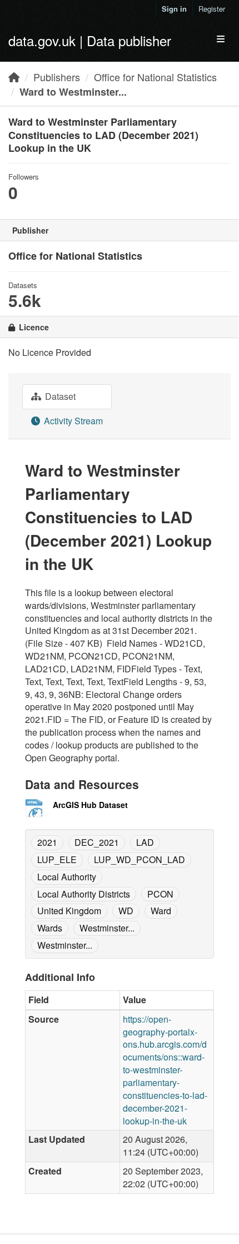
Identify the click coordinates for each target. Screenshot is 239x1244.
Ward (161, 910)
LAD (145, 842)
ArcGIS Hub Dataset (90, 804)
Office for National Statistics (155, 77)
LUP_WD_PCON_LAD (139, 859)
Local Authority (66, 876)
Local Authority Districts (83, 894)
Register (211, 8)
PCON (160, 894)
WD (125, 910)
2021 (47, 842)
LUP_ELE (57, 859)
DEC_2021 (96, 842)
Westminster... (107, 927)
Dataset (59, 396)
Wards (49, 927)
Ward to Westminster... (73, 92)
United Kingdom (69, 910)
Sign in (174, 8)
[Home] (13, 77)
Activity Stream (72, 420)
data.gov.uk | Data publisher (89, 40)
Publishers (56, 77)
